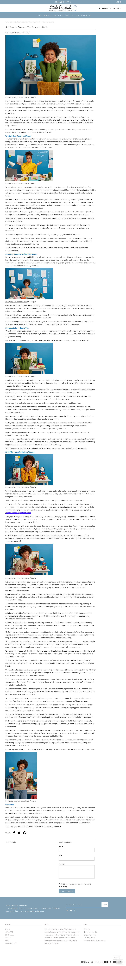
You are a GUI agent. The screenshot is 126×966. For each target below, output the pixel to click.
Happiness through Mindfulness (18, 513)
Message (61, 864)
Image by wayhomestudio (16, 97)
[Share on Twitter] (19, 833)
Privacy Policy (89, 938)
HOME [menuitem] (39, 15)
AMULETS (9, 932)
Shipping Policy (90, 935)
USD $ (118, 2)
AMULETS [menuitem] (47, 15)
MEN (7, 940)
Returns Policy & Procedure (95, 940)
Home (7, 22)
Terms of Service (91, 932)
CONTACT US (10, 943)
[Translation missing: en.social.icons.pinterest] (24, 833)
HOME (7, 929)
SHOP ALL (57, 15)
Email (60, 855)
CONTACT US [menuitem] (86, 15)
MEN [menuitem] (77, 15)
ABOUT (68, 15)
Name (61, 846)
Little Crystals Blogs (17, 22)
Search (87, 929)
